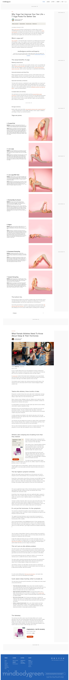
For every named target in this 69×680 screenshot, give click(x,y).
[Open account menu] (65, 1)
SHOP (58, 1)
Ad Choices (51, 677)
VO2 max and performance (30, 574)
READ (44, 1)
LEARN (48, 1)
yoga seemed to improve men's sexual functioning (35, 109)
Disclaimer (56, 676)
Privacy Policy (59, 676)
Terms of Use (52, 676)
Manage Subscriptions (30, 661)
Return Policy (62, 676)
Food (5, 661)
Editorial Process (58, 677)
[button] (29, 313)
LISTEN (52, 1)
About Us (29, 666)
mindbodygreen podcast (23, 661)
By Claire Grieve (17, 20)
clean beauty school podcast (23, 663)
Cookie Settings (62, 677)
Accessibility (48, 677)
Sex (12, 11)
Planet (6, 668)
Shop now (16, 459)
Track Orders (30, 662)
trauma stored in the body (20, 66)
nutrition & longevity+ (14, 662)
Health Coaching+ (15, 660)
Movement (6, 663)
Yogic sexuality (14, 40)
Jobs (47, 676)
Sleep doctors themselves (17, 541)
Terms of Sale (49, 676)
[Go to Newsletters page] (62, 1)
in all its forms (16, 29)
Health (6, 660)
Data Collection (54, 677)
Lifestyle (6, 664)
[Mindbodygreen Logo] (7, 2)
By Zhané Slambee (18, 339)
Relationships (7, 667)
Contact (29, 665)
